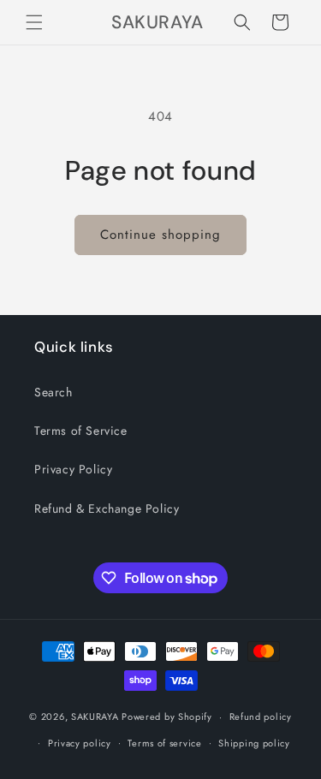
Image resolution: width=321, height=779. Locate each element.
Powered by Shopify (167, 716)
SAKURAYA (96, 716)
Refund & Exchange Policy (106, 508)
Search (53, 392)
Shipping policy (254, 743)
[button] (34, 22)
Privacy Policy (73, 469)
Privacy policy (79, 743)
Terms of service (164, 743)
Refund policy (260, 716)
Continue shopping (160, 234)
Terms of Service (81, 430)
